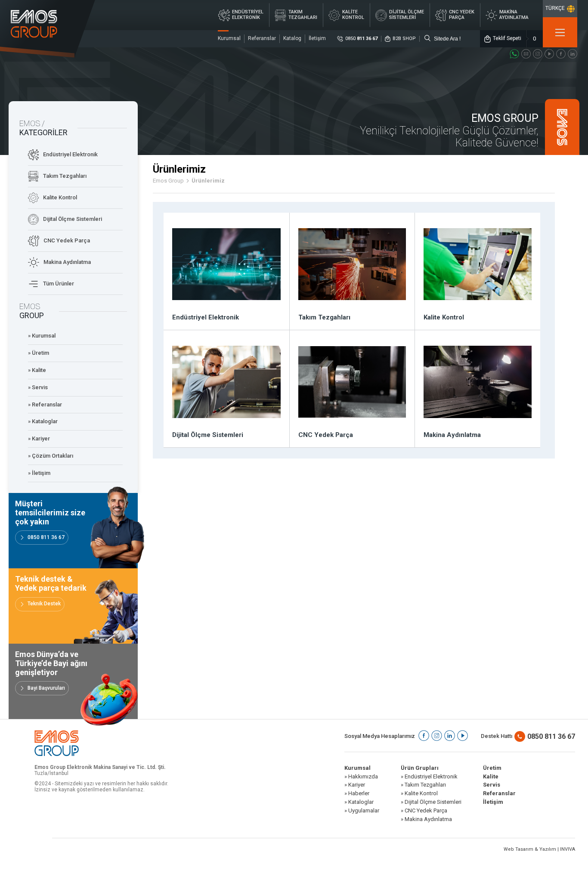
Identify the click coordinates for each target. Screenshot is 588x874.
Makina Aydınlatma (67, 262)
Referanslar (262, 38)
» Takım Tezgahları (423, 785)
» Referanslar (45, 404)
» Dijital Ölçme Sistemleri (431, 802)
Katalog (292, 38)
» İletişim (39, 473)
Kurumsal (229, 38)
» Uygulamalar (361, 811)
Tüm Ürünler (58, 283)
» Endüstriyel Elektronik (429, 777)
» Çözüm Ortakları (50, 455)
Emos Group (168, 181)
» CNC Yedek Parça (424, 811)
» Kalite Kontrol (419, 793)
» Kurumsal (42, 335)
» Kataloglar (43, 421)
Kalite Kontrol (60, 197)
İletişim (317, 38)
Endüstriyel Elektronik (70, 154)
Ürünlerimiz (208, 181)
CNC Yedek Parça (66, 240)
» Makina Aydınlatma (426, 819)
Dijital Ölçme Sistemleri (72, 219)
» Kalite (37, 370)
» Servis (38, 387)
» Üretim (38, 353)
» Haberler (356, 793)
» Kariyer (39, 438)
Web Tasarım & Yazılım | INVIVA (539, 849)
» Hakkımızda (361, 777)
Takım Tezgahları (65, 176)
